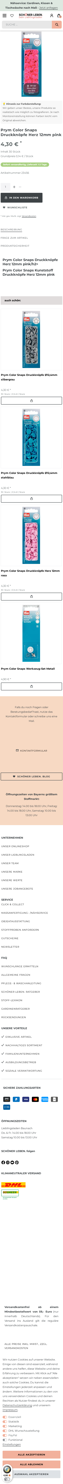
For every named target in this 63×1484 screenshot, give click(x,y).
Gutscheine (10, 938)
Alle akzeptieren (31, 1454)
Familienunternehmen (22, 1053)
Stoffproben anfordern (20, 929)
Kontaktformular (33, 750)
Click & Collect (12, 904)
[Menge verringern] (20, 187)
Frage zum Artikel (14, 237)
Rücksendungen (13, 1017)
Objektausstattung (15, 921)
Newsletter (10, 946)
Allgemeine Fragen (15, 974)
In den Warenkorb (23, 197)
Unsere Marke (12, 871)
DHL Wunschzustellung (23, 1430)
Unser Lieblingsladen (17, 854)
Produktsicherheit (15, 245)
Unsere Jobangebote (17, 888)
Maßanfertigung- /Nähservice (24, 912)
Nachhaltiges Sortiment (23, 1045)
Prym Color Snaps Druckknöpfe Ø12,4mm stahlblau (29, 475)
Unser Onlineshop (15, 846)
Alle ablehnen (31, 1464)
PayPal (12, 1435)
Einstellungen (12, 1444)
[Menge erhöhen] (14, 187)
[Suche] (57, 25)
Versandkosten (29, 216)
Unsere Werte (12, 880)
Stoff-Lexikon (11, 1000)
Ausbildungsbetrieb (20, 1062)
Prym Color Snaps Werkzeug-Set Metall (28, 668)
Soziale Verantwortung (23, 1070)
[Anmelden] (51, 15)
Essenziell (14, 1417)
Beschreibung (11, 229)
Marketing (15, 1426)
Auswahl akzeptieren (31, 1474)
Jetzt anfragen (48, 7)
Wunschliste (17, 207)
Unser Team (10, 863)
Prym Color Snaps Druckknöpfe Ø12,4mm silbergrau (29, 377)
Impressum (10, 1409)
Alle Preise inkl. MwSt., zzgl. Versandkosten (26, 1346)
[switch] (7, 1479)
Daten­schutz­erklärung (17, 1405)
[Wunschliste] (12, 15)
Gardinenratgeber (15, 1008)
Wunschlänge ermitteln (19, 966)
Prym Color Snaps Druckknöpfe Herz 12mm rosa (30, 573)
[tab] (11, 230)
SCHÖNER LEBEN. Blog (33, 776)
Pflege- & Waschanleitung (21, 983)
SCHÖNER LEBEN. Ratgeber (20, 991)
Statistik (13, 1421)
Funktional (15, 1439)
